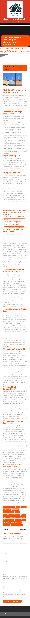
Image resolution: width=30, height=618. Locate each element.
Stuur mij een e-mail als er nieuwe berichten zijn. (14, 595)
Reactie (5, 541)
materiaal (22, 517)
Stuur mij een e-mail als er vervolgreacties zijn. (15, 590)
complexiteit (7, 509)
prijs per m (6, 525)
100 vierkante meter (9, 507)
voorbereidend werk (16, 525)
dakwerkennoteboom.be (15, 19)
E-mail (5, 561)
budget (24, 507)
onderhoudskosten (21, 520)
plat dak (23, 48)
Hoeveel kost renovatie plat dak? (12, 221)
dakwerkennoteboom (10, 68)
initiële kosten (15, 514)
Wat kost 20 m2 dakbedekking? (12, 224)
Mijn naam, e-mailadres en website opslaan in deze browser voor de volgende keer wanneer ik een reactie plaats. (15, 578)
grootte (18, 512)
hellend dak (7, 514)
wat (16, 50)
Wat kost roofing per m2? (10, 222)
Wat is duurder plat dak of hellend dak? (14, 216)
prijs (7, 50)
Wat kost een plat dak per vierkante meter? (15, 227)
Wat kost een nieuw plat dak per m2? (14, 226)
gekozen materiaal (9, 512)
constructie (15, 509)
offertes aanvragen (9, 520)
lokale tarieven (14, 517)
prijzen (11, 50)
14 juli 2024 (8, 66)
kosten (17, 48)
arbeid (18, 507)
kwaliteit (6, 517)
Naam (5, 553)
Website (5, 570)
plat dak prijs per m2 (15, 522)
